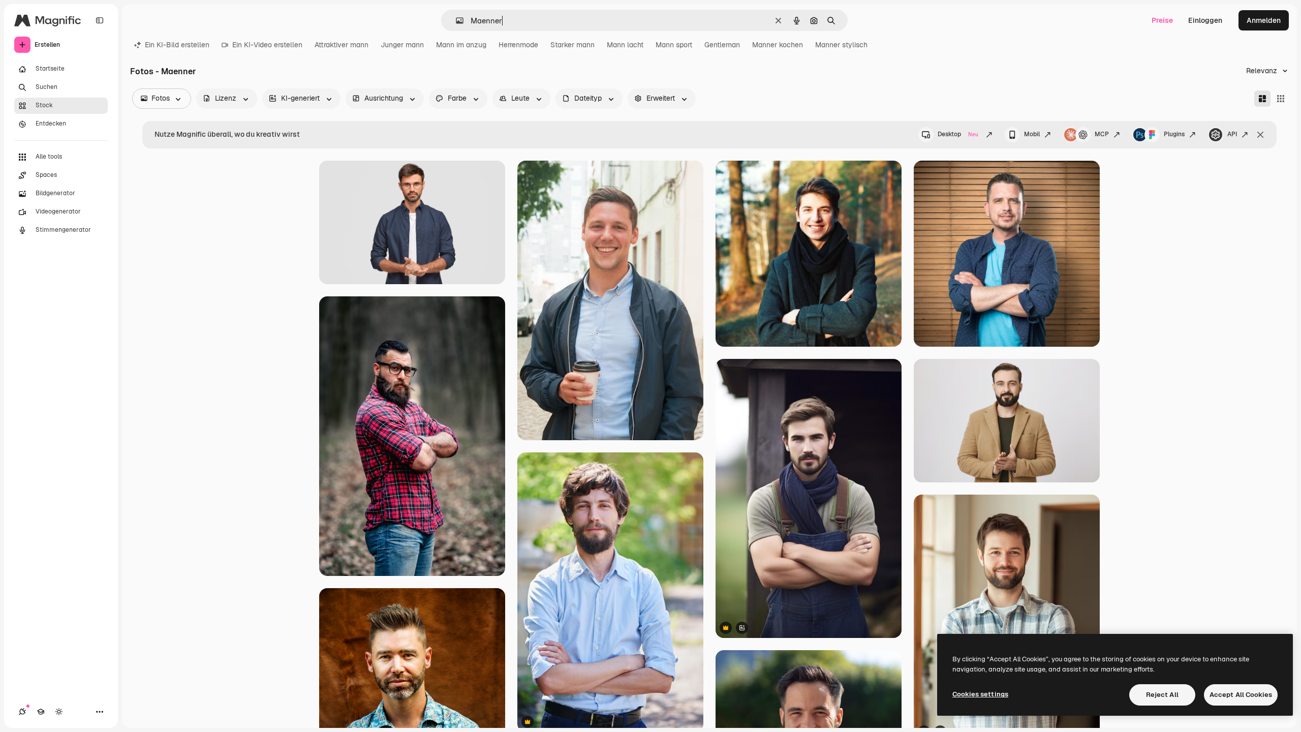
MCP (1102, 134)
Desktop (958, 134)
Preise (1162, 20)
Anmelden (1264, 20)
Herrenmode (518, 44)
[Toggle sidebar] (99, 20)
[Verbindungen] (22, 712)
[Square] (1281, 98)
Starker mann (572, 44)
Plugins (1174, 134)
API (1232, 134)
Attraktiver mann (341, 44)
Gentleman (722, 44)
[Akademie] (41, 712)
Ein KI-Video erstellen (267, 44)
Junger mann (402, 44)
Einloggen (1205, 20)
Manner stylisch (841, 44)
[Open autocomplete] (456, 20)
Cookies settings (980, 694)
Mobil (1032, 134)
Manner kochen (777, 44)
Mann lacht (625, 44)
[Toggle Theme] (59, 712)
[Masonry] (1262, 98)
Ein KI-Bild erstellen (177, 44)
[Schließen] (1260, 135)
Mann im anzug (461, 44)
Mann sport (674, 44)
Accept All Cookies (1241, 694)
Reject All (1162, 694)
